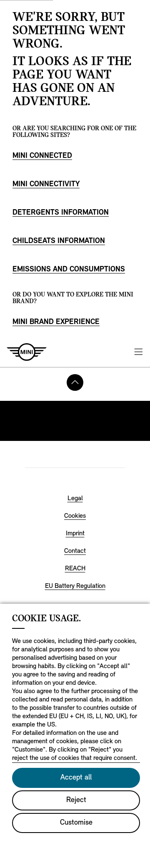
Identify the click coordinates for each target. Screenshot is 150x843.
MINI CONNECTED (42, 156)
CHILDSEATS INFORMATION (58, 241)
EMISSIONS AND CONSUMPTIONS (68, 269)
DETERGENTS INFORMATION (60, 213)
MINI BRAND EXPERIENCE (56, 322)
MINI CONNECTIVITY (46, 184)
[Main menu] (138, 352)
